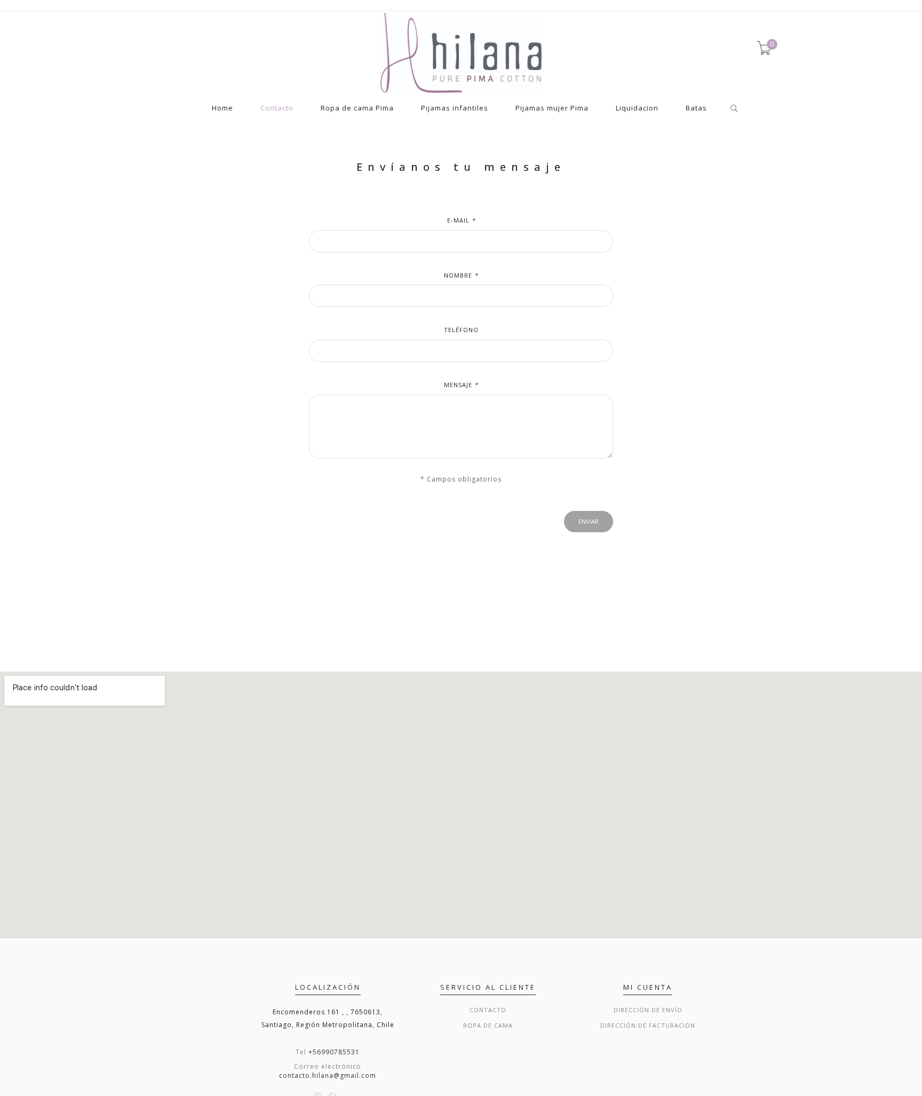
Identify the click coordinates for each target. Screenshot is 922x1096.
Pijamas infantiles (454, 109)
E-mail (461, 220)
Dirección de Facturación (647, 1025)
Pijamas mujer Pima (552, 109)
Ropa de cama (488, 1025)
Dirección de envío (648, 1010)
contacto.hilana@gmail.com (327, 1075)
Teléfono (461, 330)
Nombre (461, 275)
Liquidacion (637, 109)
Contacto (276, 109)
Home (222, 109)
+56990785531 (334, 1051)
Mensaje (461, 385)
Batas (696, 109)
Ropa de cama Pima (357, 109)
